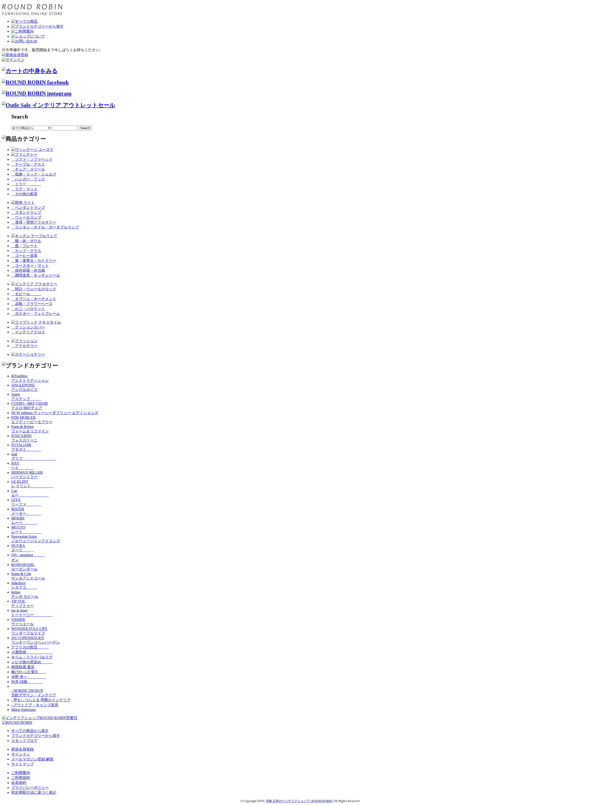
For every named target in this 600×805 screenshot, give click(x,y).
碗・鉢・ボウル (26, 241)
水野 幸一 (28, 677)
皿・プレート (24, 246)
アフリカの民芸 (30, 647)
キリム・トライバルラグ (31, 657)
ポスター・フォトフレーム (35, 314)
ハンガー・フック (28, 179)
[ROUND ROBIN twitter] (36, 93)
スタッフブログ (24, 741)
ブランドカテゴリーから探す (35, 736)
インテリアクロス (28, 332)
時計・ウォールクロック (33, 289)
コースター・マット (30, 265)
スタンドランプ (26, 212)
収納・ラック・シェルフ (33, 174)
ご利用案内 (20, 773)
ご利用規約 (20, 778)
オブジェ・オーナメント (33, 299)
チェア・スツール (28, 169)
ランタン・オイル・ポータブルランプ (45, 227)
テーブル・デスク (28, 164)
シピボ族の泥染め (31, 662)
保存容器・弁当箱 (28, 270)
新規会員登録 (22, 749)
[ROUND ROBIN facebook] (35, 82)
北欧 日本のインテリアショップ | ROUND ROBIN (299, 801)
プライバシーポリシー (30, 788)
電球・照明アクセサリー (33, 222)
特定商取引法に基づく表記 (33, 792)
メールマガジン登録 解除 (32, 759)
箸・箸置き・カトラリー (33, 261)
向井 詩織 (26, 682)
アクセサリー (24, 346)
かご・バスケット (28, 309)
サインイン (20, 754)
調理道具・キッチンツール (35, 275)
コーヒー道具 (24, 256)
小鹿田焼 (31, 652)
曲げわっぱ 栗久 (28, 672)
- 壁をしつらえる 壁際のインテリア (41, 700)
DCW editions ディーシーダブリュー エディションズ (54, 413)
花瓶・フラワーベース (31, 304)
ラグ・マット (24, 189)
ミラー (26, 184)
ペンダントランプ (28, 208)
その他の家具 (24, 194)
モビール (26, 294)
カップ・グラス (26, 251)
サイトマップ (22, 764)
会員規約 (18, 783)
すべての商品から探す (30, 731)
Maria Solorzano (23, 710)
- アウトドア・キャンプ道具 (34, 705)
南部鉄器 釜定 (23, 667)
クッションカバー (28, 327)
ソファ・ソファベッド (31, 159)
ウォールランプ (26, 217)
